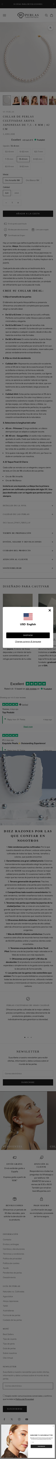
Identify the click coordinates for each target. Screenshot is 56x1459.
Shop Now (28, 635)
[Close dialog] (53, 1426)
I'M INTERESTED (41, 1446)
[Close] (49, 610)
